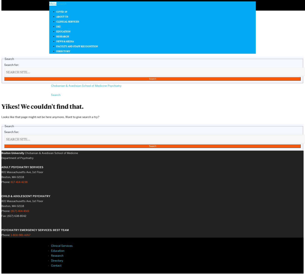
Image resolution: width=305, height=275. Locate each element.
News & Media (65, 41)
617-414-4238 (19, 182)
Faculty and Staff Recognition (77, 46)
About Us (62, 16)
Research (62, 36)
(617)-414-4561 (20, 211)
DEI (58, 26)
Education (63, 31)
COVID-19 (61, 11)
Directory (63, 51)
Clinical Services (67, 21)
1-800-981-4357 (20, 235)
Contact (56, 265)
